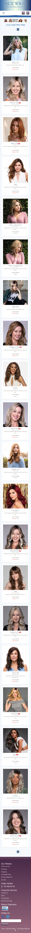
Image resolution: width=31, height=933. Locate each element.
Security (3, 880)
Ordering (4, 869)
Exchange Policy (6, 874)
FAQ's (3, 895)
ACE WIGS (15, 4)
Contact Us (4, 893)
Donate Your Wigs (6, 901)
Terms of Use (5, 866)
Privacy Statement (6, 877)
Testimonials (5, 898)
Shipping (4, 872)
